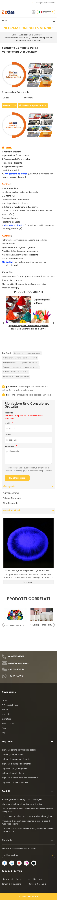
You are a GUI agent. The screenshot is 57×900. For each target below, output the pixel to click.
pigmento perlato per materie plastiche (19, 750)
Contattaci (6, 719)
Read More (27, 582)
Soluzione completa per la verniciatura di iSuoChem (24, 417)
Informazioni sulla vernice (16, 37)
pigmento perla (11, 493)
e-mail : (9, 423)
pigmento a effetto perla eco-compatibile (20, 778)
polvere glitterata (12, 498)
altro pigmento (10, 503)
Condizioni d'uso (35, 879)
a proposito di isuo (10, 705)
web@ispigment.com (45, 2)
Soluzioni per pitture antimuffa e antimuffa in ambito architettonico (25, 388)
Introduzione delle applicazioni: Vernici (34, 394)
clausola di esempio (37, 884)
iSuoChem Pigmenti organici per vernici (21, 358)
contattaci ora (28, 896)
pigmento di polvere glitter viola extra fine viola (22, 804)
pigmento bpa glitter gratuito (14, 768)
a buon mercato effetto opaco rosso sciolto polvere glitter (27, 816)
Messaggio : (11, 446)
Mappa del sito (8, 723)
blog (4, 728)
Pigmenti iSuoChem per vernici (28, 353)
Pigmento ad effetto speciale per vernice (21, 362)
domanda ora (9, 105)
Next (53, 322)
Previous (3, 322)
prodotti (5, 714)
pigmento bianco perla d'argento (16, 764)
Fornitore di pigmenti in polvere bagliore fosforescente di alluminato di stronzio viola (29, 570)
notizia (5, 709)
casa (14, 34)
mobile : (8, 434)
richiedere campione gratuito (32, 105)
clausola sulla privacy (11, 879)
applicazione (25, 34)
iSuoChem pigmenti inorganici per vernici (21, 367)
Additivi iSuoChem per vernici (17, 376)
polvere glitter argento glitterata (16, 759)
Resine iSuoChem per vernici (16, 372)
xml (3, 733)
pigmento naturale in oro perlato (16, 782)
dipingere (38, 34)
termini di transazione (11, 884)
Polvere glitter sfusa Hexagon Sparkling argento (22, 799)
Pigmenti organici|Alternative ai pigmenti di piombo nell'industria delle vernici (29, 327)
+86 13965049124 (16, 656)
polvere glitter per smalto (13, 754)
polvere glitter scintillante (13, 773)
